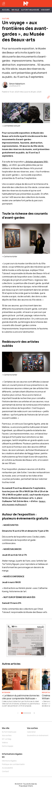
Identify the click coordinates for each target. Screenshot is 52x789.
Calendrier (31, 732)
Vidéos (5, 742)
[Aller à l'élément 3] (26, 713)
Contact (5, 771)
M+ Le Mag (6, 739)
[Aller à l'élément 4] (28, 713)
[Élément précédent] (18, 713)
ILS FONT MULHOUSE (30, 9)
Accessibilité (7, 768)
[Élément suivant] (34, 713)
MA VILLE (15, 9)
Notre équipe (7, 746)
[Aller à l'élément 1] (21, 713)
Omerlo (30, 786)
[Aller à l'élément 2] (23, 713)
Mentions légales (9, 761)
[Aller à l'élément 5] (30, 713)
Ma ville (5, 728)
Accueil (6, 9)
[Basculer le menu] (3, 3)
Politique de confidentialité (13, 764)
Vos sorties (6, 735)
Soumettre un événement (37, 735)
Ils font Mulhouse (9, 732)
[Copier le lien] (48, 97)
